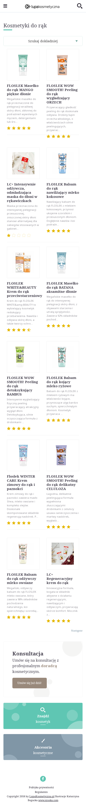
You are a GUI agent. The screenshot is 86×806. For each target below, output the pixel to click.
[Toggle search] (80, 6)
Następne (77, 630)
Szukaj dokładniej (43, 41)
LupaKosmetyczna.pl (41, 796)
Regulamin (41, 792)
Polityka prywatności (41, 787)
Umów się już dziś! (29, 683)
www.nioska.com (48, 800)
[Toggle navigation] (5, 6)
